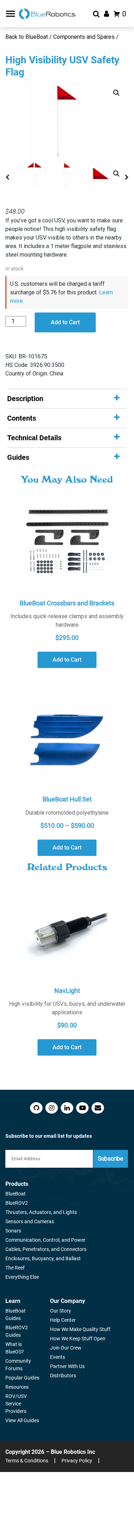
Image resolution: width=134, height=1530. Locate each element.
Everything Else (22, 1277)
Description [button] (25, 398)
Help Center (63, 1320)
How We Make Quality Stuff (80, 1329)
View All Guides (22, 1420)
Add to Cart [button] (67, 659)
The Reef (15, 1268)
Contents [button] (21, 418)
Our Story (60, 1311)
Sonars (13, 1231)
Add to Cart (65, 322)
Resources (17, 1387)
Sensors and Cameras (29, 1221)
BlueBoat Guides (15, 1314)
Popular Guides (22, 1378)
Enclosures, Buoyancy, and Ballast (43, 1258)
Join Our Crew (65, 1348)
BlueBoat (15, 1194)
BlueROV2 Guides (16, 1331)
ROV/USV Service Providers (16, 1403)
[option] (67, 121)
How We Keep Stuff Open (77, 1338)
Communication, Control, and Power (45, 1240)
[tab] (67, 398)
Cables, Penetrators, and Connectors (45, 1249)
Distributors (63, 1375)
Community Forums (18, 1364)
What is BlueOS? (14, 1348)
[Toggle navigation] (11, 13)
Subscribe (110, 1158)
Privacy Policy (76, 1460)
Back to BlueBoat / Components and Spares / (62, 36)
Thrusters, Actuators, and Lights (41, 1212)
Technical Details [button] (34, 437)
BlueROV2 (16, 1203)
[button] (116, 92)
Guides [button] (18, 457)
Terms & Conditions (26, 1460)
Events (57, 1357)
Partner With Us (67, 1366)
